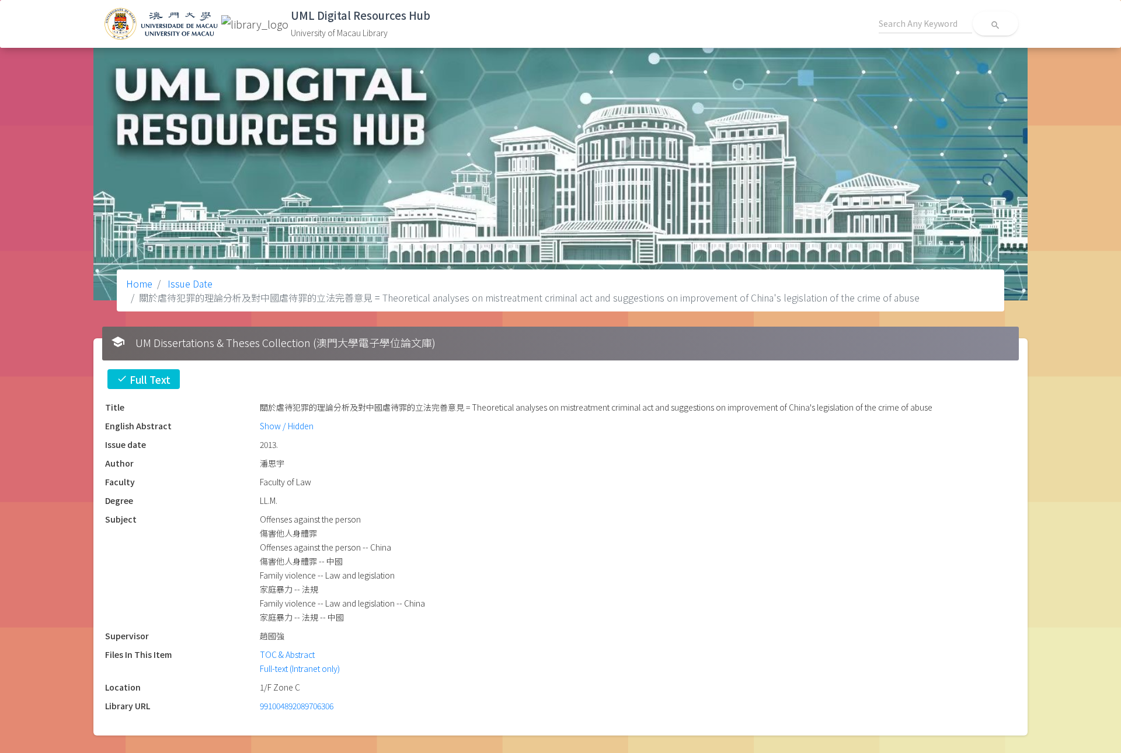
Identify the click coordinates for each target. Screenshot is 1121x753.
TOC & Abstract (287, 654)
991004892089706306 (296, 706)
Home (139, 283)
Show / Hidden (287, 426)
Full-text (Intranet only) (300, 668)
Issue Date (189, 283)
